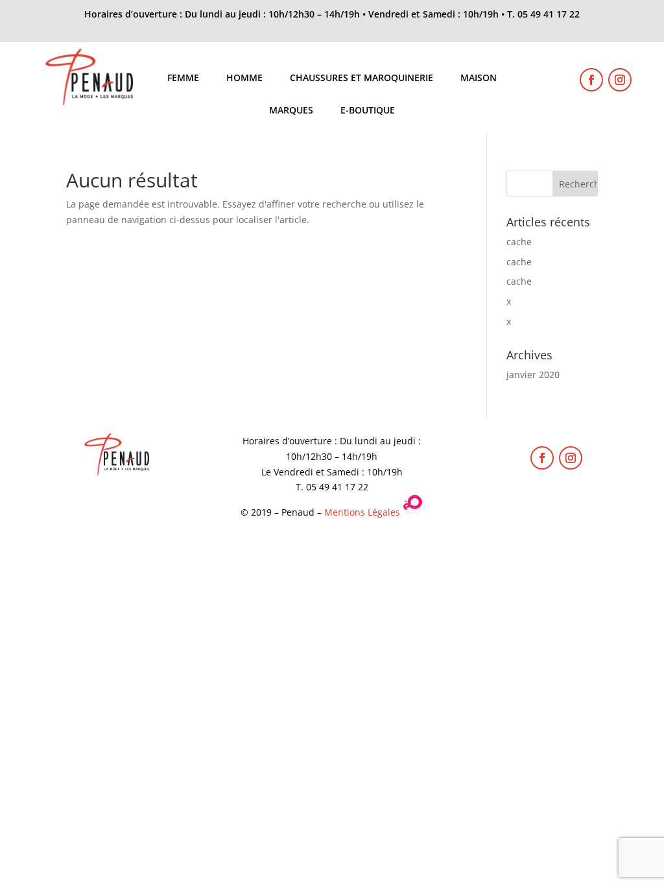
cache (519, 241)
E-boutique (367, 111)
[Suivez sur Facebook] (591, 79)
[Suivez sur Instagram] (620, 79)
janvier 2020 (533, 374)
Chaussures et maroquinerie (361, 78)
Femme (183, 78)
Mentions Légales (362, 512)
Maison (478, 78)
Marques (291, 111)
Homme (244, 78)
